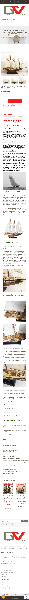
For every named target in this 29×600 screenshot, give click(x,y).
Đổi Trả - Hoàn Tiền (6, 570)
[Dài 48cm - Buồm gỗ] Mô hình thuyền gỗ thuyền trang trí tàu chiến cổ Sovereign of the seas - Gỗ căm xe (21, 498)
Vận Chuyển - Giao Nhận (7, 572)
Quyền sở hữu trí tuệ (6, 589)
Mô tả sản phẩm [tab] (9, 114)
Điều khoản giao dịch (6, 585)
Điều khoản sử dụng (6, 583)
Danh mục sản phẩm (9, 24)
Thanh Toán (4, 574)
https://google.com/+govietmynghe (17, 462)
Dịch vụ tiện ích (5, 587)
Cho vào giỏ (9, 510)
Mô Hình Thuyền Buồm (20, 36)
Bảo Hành (3, 576)
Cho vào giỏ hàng (15, 101)
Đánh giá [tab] (20, 116)
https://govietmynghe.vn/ (14, 458)
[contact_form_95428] (3, 597)
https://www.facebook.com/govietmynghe (18, 460)
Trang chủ (10, 36)
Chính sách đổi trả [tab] (9, 116)
